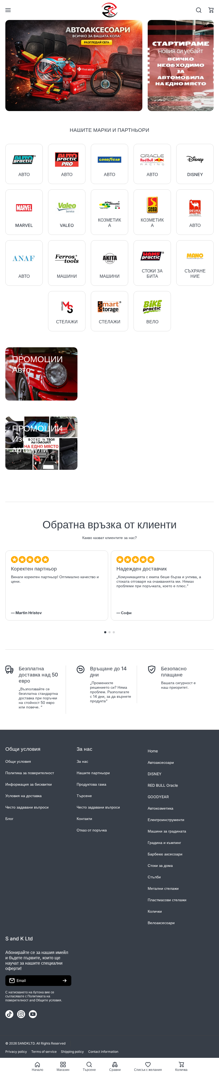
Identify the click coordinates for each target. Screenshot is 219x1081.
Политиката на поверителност (27, 998)
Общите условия (48, 1000)
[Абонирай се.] (64, 980)
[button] (211, 10)
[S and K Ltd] (109, 10)
